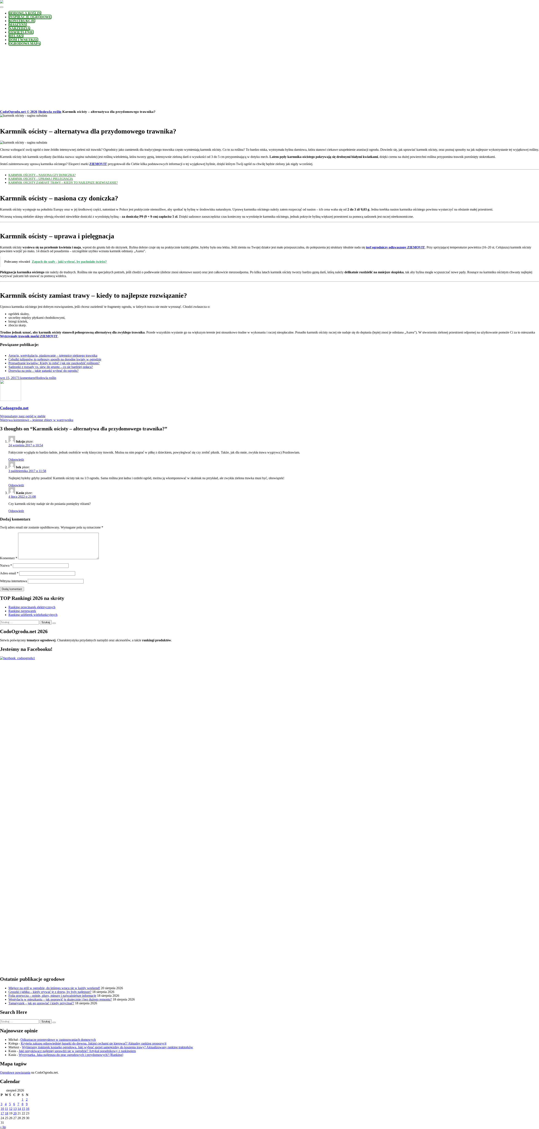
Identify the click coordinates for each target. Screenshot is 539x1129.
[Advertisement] (269, 78)
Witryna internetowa (13, 581)
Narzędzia (19, 28)
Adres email (9, 573)
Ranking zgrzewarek (22, 611)
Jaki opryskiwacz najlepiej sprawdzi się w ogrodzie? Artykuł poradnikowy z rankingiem (77, 1051)
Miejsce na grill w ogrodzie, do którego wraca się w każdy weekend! (54, 988)
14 (19, 1108)
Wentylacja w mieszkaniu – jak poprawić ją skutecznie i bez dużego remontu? (60, 999)
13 (15, 1108)
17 (2, 1113)
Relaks (16, 36)
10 (2, 1108)
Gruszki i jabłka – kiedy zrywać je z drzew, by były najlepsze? (49, 992)
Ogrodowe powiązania (15, 1072)
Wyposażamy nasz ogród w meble (22, 416)
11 (6, 1108)
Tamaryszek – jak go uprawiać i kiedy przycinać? (41, 1003)
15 (23, 1108)
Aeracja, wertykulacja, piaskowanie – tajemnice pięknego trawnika (52, 355)
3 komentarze (27, 378)
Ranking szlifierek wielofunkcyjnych (32, 615)
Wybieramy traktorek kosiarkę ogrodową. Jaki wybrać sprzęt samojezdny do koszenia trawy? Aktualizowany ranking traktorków (107, 1047)
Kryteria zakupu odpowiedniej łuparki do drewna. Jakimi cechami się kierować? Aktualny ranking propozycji (93, 1043)
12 (10, 1108)
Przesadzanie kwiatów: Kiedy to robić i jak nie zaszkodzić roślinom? (54, 363)
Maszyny (17, 24)
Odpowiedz (16, 459)
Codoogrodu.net (14, 408)
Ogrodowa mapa (24, 43)
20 (15, 1113)
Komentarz (8, 558)
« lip (3, 1127)
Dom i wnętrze (23, 39)
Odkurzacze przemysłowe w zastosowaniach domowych (58, 1039)
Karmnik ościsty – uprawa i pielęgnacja (40, 178)
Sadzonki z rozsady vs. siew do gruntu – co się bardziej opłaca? (50, 367)
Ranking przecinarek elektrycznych (31, 607)
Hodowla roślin (25, 13)
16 (27, 1108)
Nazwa (6, 565)
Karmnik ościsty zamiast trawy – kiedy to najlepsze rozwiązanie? (63, 182)
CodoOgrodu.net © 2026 (18, 111)
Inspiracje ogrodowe (30, 17)
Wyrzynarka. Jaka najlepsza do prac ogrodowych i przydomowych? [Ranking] (71, 1055)
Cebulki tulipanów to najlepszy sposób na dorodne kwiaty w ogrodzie (54, 359)
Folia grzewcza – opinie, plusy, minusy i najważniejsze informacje (52, 995)
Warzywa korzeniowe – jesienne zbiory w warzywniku (36, 420)
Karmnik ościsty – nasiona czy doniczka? (42, 175)
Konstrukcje (22, 21)
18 (6, 1113)
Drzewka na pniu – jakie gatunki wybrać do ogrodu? (43, 370)
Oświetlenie (21, 32)
